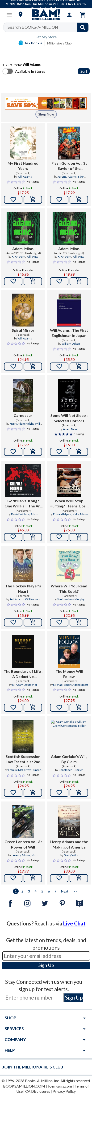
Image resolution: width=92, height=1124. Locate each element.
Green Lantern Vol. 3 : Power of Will (23, 844)
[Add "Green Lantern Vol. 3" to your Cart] (33, 878)
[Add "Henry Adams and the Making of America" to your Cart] (79, 878)
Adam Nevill (70, 429)
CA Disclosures (37, 1091)
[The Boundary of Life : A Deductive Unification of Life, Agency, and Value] (23, 651)
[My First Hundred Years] (23, 143)
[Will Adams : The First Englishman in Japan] (69, 310)
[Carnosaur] (23, 395)
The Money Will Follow (69, 674)
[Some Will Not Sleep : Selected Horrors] (69, 395)
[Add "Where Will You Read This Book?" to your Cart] (79, 622)
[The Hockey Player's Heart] (23, 565)
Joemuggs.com (60, 1086)
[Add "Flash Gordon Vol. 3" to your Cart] (79, 200)
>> (75, 891)
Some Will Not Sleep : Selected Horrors (69, 418)
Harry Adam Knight (22, 423)
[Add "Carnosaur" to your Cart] (33, 452)
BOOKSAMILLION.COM (24, 1086)
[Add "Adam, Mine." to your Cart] (33, 281)
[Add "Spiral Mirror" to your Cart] (33, 367)
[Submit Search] (82, 27)
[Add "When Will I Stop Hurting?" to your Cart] (79, 537)
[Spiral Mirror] (23, 310)
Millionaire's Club (59, 43)
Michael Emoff (62, 684)
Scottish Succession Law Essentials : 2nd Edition (23, 759)
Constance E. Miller (71, 770)
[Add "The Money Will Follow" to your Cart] (79, 708)
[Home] (46, 14)
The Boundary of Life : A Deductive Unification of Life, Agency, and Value (23, 674)
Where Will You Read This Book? (69, 588)
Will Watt (32, 256)
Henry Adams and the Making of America (69, 844)
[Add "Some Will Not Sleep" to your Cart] (79, 452)
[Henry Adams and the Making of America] (69, 821)
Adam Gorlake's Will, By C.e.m (69, 759)
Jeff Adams (17, 599)
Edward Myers (62, 514)
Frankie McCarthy (19, 770)
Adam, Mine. (23, 248)
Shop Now (46, 114)
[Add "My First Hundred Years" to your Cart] (33, 200)
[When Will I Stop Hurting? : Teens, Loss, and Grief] (69, 480)
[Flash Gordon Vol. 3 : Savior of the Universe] (69, 143)
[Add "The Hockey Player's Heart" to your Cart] (33, 622)
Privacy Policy (64, 1091)
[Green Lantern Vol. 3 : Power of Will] (23, 821)
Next (64, 891)
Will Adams (24, 176)
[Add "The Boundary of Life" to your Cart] (33, 708)
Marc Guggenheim (23, 857)
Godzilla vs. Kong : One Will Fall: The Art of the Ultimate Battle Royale (23, 503)
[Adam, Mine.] (23, 228)
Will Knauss (32, 599)
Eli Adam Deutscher (24, 684)
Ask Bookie (33, 43)
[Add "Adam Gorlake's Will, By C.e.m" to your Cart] (79, 793)
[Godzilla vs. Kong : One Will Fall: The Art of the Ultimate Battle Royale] (23, 480)
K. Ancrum (18, 256)
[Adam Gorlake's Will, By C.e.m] (69, 736)
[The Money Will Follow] (69, 651)
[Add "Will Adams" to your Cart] (79, 367)
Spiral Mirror (23, 330)
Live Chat (74, 923)
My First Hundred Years (23, 166)
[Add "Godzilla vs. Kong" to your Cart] (33, 537)
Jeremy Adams (67, 176)
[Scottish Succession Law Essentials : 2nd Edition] (23, 736)
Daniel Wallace (20, 514)
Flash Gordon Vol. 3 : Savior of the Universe (69, 166)
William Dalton (71, 343)
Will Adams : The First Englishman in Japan (69, 333)
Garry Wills (71, 855)
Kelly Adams (80, 514)
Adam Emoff (80, 684)
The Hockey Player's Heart (23, 588)
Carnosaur (23, 415)
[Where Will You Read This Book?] (69, 565)
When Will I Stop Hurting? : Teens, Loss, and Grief (69, 503)
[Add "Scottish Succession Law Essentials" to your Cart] (33, 793)
